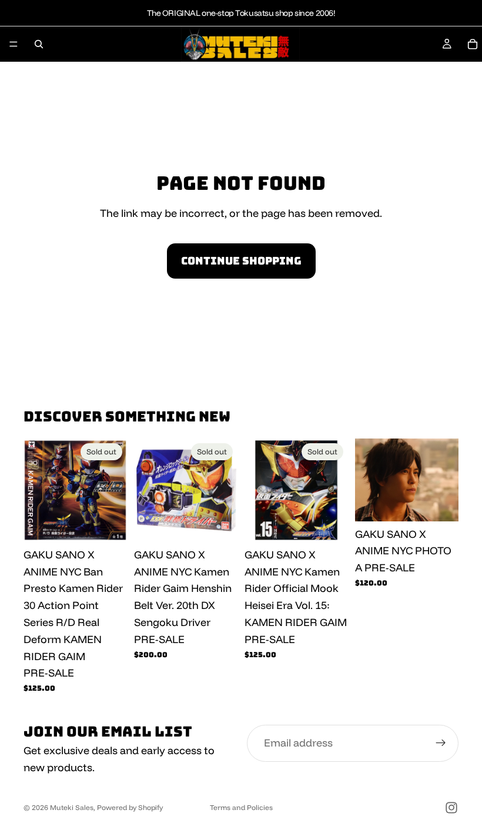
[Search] (39, 44)
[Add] (440, 503)
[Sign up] (441, 743)
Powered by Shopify (130, 807)
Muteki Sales (71, 807)
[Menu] (13, 44)
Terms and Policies (241, 807)
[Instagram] (451, 808)
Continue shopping (241, 260)
